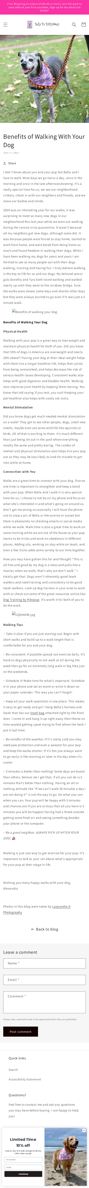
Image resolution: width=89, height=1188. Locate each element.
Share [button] (12, 163)
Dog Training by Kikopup (21, 600)
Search (13, 1070)
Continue (23, 1174)
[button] (5, 24)
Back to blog (47, 929)
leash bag (37, 713)
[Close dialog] (84, 1130)
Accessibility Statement (25, 1079)
